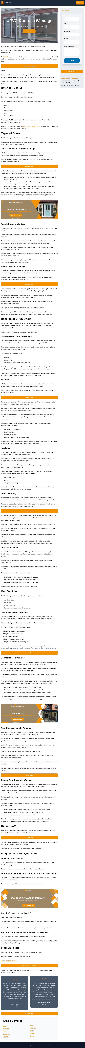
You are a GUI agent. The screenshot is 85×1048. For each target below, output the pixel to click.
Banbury (32, 1036)
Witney (32, 1025)
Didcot (3, 960)
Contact (80, 2)
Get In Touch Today (29, 66)
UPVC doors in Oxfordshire (30, 126)
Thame (32, 1030)
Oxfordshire (6, 1034)
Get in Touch (29, 397)
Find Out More (29, 166)
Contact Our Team (29, 511)
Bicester (32, 1033)
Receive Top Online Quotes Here (29, 965)
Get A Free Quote (29, 1013)
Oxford (5, 1031)
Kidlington (33, 1028)
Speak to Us (29, 775)
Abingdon (8, 960)
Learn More (29, 652)
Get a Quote (28, 31)
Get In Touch (72, 71)
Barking (14, 960)
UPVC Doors (6, 57)
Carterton (5, 1036)
